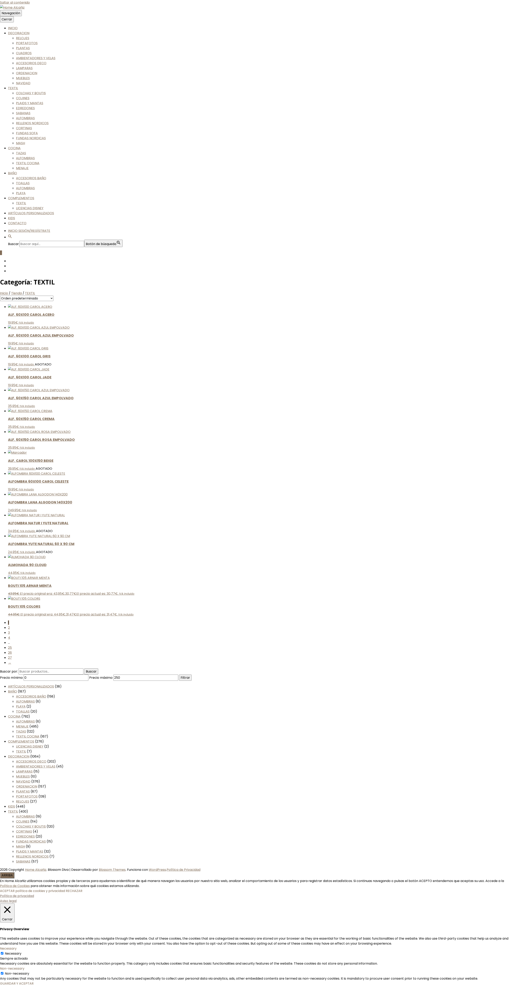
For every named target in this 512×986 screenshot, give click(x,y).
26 (10, 652)
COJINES (22, 98)
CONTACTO (17, 223)
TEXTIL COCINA (27, 163)
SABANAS (23, 113)
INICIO (13, 28)
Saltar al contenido (15, 2)
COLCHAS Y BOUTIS (31, 93)
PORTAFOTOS (27, 43)
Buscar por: (9, 671)
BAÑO (12, 173)
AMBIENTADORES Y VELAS (35, 58)
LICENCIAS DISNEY (29, 208)
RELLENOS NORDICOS (32, 123)
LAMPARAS (24, 68)
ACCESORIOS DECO (31, 63)
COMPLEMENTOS (21, 198)
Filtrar (185, 677)
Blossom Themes (112, 869)
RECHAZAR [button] (74, 891)
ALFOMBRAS (25, 118)
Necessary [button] (8, 948)
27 (10, 657)
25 (10, 647)
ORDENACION (26, 73)
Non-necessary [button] (12, 968)
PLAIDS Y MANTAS (29, 103)
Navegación (11, 13)
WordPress (157, 869)
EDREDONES (25, 108)
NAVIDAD (23, 83)
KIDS (11, 218)
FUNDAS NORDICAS (31, 138)
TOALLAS (23, 183)
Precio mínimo (11, 677)
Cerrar (7, 19)
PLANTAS (23, 48)
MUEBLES (23, 78)
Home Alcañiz (35, 869)
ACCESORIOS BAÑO (31, 178)
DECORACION (18, 33)
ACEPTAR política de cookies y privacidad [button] (32, 891)
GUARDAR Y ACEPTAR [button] (17, 983)
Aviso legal (8, 901)
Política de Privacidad (183, 869)
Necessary (13, 953)
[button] (10, 237)
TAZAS (21, 153)
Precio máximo (101, 677)
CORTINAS (24, 128)
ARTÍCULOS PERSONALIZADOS (31, 213)
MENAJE (22, 168)
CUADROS (24, 53)
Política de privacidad (17, 896)
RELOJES (22, 38)
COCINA (14, 148)
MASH (20, 143)
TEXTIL (13, 88)
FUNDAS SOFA (27, 133)
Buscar (91, 671)
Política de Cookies (15, 886)
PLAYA (21, 193)
